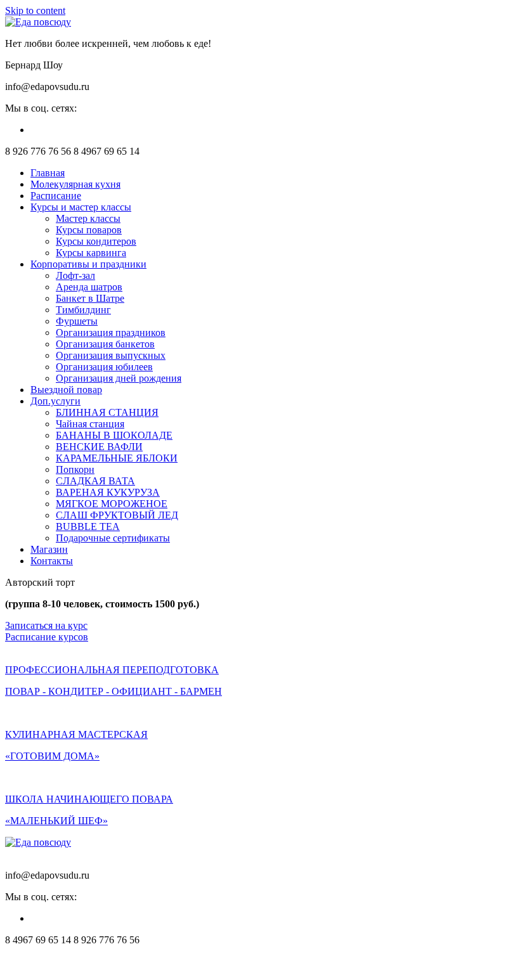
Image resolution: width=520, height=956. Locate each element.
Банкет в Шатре (90, 298)
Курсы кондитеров (96, 241)
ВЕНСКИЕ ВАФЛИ (99, 446)
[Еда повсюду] (38, 21)
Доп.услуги (55, 401)
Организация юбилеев (104, 366)
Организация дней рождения (118, 378)
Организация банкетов (105, 344)
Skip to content (35, 10)
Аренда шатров (89, 286)
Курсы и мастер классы (80, 207)
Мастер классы (88, 218)
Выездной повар (66, 389)
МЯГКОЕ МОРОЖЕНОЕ (111, 503)
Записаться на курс (46, 625)
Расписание (55, 195)
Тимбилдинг (83, 309)
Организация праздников (111, 332)
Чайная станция (90, 423)
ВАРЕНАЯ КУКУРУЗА (108, 492)
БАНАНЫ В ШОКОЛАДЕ (114, 435)
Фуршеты (77, 321)
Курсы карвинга (91, 252)
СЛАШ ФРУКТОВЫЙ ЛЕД (117, 515)
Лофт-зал (75, 275)
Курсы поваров (89, 229)
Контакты (51, 560)
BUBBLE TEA (88, 526)
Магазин (49, 549)
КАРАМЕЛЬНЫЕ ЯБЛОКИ (117, 458)
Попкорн (75, 469)
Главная (47, 172)
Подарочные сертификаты (113, 538)
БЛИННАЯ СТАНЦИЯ (107, 412)
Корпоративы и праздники (88, 264)
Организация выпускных (111, 355)
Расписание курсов (46, 636)
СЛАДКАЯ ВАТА (95, 480)
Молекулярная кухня (75, 184)
